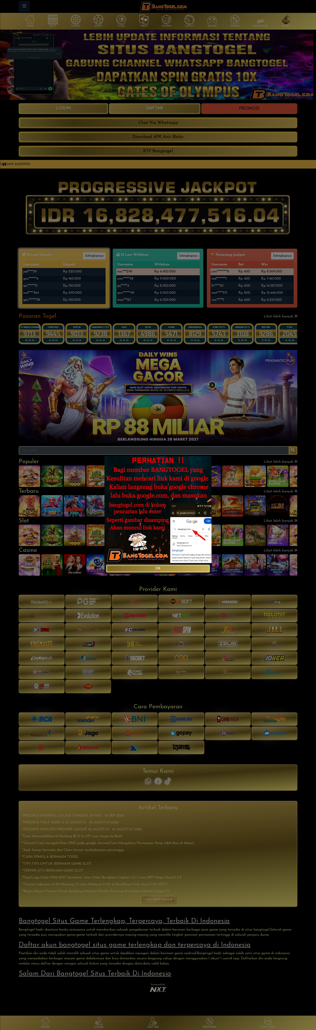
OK (158, 568)
